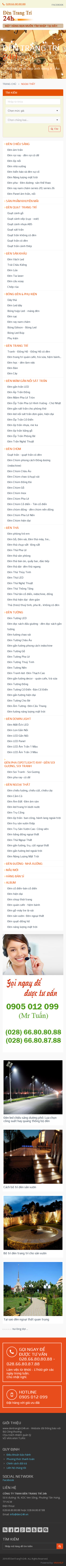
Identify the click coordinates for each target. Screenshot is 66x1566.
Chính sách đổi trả (17, 1463)
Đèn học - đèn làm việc (21, 362)
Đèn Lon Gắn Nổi (17, 730)
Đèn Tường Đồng (17, 684)
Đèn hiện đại (15, 893)
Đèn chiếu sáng (18, 144)
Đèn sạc (12, 316)
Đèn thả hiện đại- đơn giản (23, 599)
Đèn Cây (12, 373)
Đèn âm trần (15, 149)
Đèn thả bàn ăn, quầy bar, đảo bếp (28, 561)
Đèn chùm (13, 449)
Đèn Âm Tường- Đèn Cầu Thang (26, 705)
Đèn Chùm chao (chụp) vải (23, 476)
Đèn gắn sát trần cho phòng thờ (26, 408)
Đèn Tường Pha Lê (18, 656)
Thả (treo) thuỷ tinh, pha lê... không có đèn (33, 604)
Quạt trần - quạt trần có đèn (24, 454)
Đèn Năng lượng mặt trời (22, 177)
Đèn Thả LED (15, 577)
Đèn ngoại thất (18, 784)
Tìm (55, 129)
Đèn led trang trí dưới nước (23, 806)
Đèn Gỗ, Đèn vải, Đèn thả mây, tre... (28, 539)
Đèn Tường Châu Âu (19, 640)
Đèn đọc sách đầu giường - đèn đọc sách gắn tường (34, 626)
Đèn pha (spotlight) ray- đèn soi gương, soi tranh (29, 764)
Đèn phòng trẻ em (18, 533)
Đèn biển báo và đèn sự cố (23, 171)
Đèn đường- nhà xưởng (24, 863)
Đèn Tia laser (15, 275)
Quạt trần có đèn (17, 240)
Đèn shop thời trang (19, 899)
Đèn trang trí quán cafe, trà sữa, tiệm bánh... (34, 356)
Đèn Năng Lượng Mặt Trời (23, 856)
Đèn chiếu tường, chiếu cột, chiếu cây (29, 790)
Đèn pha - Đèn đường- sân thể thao (29, 182)
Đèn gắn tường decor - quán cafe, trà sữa (32, 678)
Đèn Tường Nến (17, 667)
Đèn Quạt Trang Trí (21, 207)
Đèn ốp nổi (14, 160)
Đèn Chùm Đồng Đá (19, 482)
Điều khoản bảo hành (19, 1454)
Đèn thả (12, 528)
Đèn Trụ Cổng (15, 812)
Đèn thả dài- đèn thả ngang (23, 566)
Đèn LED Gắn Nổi (17, 735)
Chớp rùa (12, 286)
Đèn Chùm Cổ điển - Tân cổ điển (27, 504)
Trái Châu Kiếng (17, 264)
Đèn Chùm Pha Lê (18, 498)
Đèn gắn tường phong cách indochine (29, 645)
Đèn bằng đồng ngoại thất (23, 834)
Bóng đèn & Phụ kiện (21, 294)
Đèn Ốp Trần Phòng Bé (21, 436)
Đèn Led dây (14, 305)
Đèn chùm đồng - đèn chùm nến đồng (30, 509)
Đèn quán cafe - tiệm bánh (23, 904)
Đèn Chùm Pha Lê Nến (21, 515)
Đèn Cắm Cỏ (14, 796)
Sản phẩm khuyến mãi (22, 201)
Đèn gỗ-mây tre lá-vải (20, 910)
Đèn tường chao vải (19, 634)
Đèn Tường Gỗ (16, 651)
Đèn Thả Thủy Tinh (19, 572)
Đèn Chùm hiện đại (19, 520)
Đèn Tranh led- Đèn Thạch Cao (26, 673)
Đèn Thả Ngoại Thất (19, 839)
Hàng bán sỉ (15, 876)
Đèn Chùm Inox (16, 493)
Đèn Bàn (12, 367)
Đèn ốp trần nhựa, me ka (22, 424)
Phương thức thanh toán (20, 1459)
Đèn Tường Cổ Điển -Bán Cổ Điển (27, 689)
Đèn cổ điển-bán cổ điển (22, 888)
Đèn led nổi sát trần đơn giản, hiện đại (30, 413)
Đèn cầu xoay (15, 281)
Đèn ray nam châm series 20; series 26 (31, 188)
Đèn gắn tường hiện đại (21, 694)
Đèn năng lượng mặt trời (22, 926)
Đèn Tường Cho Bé (18, 700)
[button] (57, 110)
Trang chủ (9, 84)
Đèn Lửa (12, 270)
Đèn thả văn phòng (18, 555)
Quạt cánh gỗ (15, 213)
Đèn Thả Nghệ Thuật (20, 583)
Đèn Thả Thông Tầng (20, 588)
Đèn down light (18, 719)
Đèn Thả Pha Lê (17, 550)
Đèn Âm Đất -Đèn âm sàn (23, 801)
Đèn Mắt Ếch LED (18, 724)
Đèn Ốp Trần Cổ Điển (20, 419)
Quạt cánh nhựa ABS (19, 224)
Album (11, 882)
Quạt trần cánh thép (19, 246)
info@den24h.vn (19, 1514)
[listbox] (33, 120)
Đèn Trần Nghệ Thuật (20, 441)
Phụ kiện (12, 338)
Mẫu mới (12, 870)
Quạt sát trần (15, 229)
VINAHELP (58, 1562)
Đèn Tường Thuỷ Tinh (20, 662)
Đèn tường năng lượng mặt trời (26, 711)
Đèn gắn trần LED (18, 386)
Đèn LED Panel (16, 741)
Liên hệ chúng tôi (16, 1467)
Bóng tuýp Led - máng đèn (23, 310)
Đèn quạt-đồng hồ (18, 921)
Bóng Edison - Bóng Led (21, 327)
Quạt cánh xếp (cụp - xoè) (23, 218)
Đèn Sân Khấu (16, 253)
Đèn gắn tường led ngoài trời (24, 850)
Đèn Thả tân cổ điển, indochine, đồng (30, 593)
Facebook (8, 1480)
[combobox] (30, 110)
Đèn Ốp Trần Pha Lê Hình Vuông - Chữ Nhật (34, 403)
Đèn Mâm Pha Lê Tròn (21, 397)
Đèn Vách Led (15, 259)
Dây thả (12, 299)
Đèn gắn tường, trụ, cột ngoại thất (28, 845)
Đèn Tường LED (17, 618)
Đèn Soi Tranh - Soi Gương (23, 771)
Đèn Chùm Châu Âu (19, 471)
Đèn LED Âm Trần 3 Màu (22, 752)
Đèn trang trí (17, 345)
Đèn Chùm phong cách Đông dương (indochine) (28, 462)
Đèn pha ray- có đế (18, 777)
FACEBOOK (57, 4)
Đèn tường (14, 612)
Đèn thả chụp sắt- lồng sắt (23, 544)
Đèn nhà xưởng (16, 166)
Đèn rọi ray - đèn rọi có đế (23, 155)
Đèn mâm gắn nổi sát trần (26, 381)
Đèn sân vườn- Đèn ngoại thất (25, 915)
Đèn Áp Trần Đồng (18, 392)
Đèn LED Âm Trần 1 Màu (22, 746)
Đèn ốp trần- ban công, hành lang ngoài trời (34, 817)
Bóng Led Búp (15, 332)
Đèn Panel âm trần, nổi (21, 193)
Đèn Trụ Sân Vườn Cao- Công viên (28, 828)
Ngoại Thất (14, 1066)
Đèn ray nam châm (18, 321)
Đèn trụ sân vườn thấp (21, 823)
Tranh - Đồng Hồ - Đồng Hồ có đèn (28, 351)
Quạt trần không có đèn (21, 235)
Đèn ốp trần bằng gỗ (19, 430)
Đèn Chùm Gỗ (15, 487)
